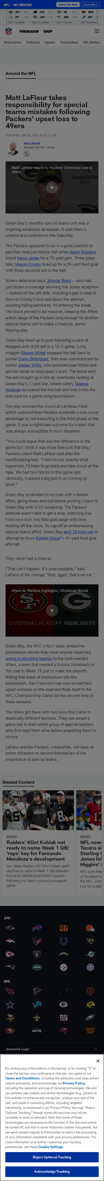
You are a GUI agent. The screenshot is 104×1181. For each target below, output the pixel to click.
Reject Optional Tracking (52, 1157)
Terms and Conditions (22, 1078)
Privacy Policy (74, 1083)
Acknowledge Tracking (52, 1171)
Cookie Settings (50, 1147)
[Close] (97, 1061)
